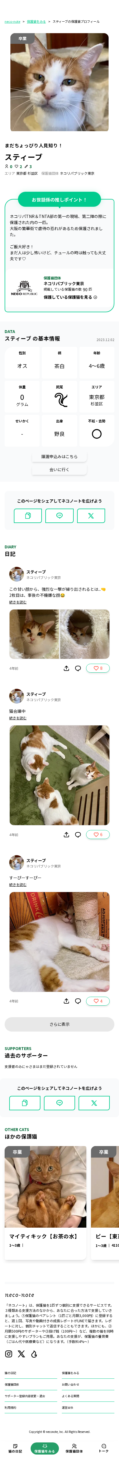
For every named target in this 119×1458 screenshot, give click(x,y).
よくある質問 (70, 1396)
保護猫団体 (12, 1384)
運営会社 (67, 1407)
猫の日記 (10, 1373)
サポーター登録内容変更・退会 (25, 1396)
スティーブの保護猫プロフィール (76, 21)
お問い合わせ (70, 1384)
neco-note (12, 21)
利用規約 (10, 1407)
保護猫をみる (36, 21)
